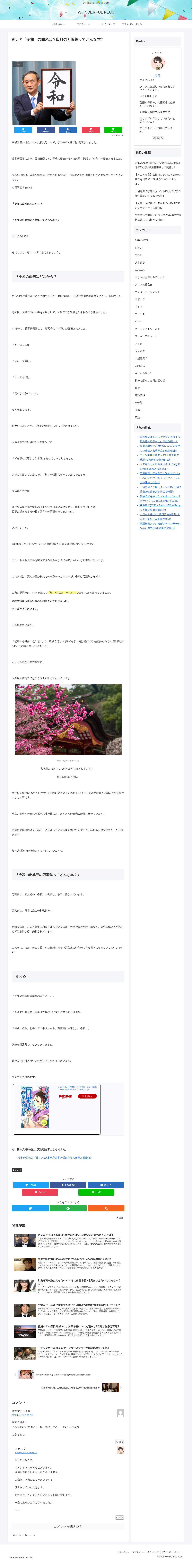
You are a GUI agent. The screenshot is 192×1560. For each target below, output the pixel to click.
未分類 (138, 402)
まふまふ (140, 269)
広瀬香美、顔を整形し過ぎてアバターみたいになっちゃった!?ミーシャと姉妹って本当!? (160, 478)
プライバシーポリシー (172, 1552)
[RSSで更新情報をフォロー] (106, 1208)
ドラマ (138, 306)
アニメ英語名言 (144, 284)
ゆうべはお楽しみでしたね (150, 277)
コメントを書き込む (68, 1526)
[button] (44, 93)
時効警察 (140, 395)
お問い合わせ (123, 1552)
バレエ (138, 321)
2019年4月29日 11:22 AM (26, 1453)
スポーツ (140, 299)
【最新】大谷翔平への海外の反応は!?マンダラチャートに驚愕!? (157, 205)
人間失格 (140, 365)
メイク (138, 343)
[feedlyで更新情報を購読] (68, 1208)
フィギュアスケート (146, 336)
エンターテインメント (147, 292)
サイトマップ (153, 1552)
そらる (138, 255)
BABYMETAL (142, 240)
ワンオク (140, 351)
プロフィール (138, 1552)
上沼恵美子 (141, 358)
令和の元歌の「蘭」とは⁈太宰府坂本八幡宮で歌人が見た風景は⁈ (55, 1157)
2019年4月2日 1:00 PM (22, 1415)
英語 (137, 417)
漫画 (137, 410)
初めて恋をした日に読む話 (150, 380)
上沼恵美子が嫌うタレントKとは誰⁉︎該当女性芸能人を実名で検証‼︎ (158, 193)
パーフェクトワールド (147, 329)
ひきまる (140, 262)
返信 (120, 1442)
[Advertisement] (68, 50)
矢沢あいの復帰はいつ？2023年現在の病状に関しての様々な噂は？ (158, 217)
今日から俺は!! (143, 373)
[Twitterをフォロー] (30, 1208)
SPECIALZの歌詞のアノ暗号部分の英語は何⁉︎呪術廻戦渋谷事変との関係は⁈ (157, 165)
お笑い (138, 247)
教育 (137, 388)
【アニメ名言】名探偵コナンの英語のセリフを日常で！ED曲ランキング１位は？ (157, 179)
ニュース (18, 1170)
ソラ (158, 75)
